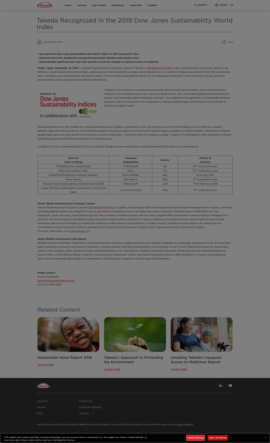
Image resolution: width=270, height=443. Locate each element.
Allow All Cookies (217, 438)
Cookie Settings (195, 438)
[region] (135, 438)
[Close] (265, 438)
